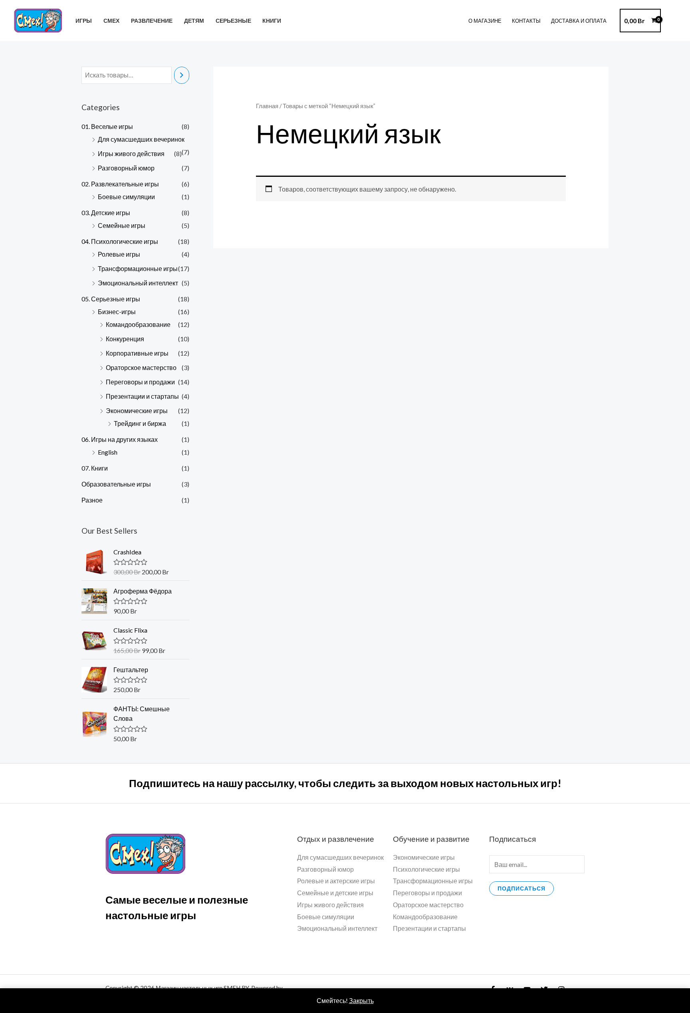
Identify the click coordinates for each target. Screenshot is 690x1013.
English (107, 452)
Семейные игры (121, 225)
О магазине (485, 21)
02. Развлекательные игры (120, 184)
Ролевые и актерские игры (336, 880)
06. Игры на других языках (119, 439)
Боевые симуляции (126, 196)
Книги (271, 20)
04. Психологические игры (119, 241)
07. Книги (94, 468)
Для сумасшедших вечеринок (141, 139)
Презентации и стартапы (142, 396)
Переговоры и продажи (140, 382)
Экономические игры (137, 410)
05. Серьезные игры (110, 299)
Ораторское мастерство (141, 367)
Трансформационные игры (138, 268)
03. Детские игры (105, 212)
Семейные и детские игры (335, 892)
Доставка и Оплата (579, 21)
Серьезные (233, 20)
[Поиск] (181, 75)
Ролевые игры (119, 254)
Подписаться (521, 888)
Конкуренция (125, 338)
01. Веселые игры (107, 126)
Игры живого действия (131, 153)
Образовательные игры (116, 484)
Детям (194, 20)
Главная (267, 105)
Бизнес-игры (117, 311)
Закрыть (361, 1000)
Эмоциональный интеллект (138, 283)
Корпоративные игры (137, 353)
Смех (111, 20)
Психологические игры (426, 869)
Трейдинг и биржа (140, 423)
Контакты (526, 21)
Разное (92, 500)
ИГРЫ (83, 20)
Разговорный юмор (126, 168)
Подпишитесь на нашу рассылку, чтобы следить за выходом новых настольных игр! (345, 783)
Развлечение (151, 20)
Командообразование (138, 324)
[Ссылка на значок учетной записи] (672, 20)
